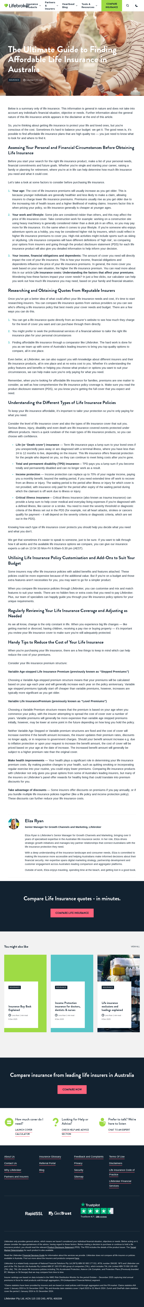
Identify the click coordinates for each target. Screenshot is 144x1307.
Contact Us (10, 1163)
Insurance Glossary (50, 1156)
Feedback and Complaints (89, 1156)
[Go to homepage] (17, 6)
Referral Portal (47, 1163)
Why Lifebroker (12, 1170)
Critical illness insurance (32, 497)
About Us (9, 1156)
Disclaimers (115, 1163)
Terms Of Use (117, 1156)
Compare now (72, 1089)
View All (135, 946)
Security (78, 1170)
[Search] (127, 6)
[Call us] (136, 6)
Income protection (28, 474)
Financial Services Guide (33, 1255)
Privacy (78, 1163)
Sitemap (78, 1176)
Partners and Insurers (16, 1176)
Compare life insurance (72, 913)
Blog (41, 1170)
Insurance (14, 80)
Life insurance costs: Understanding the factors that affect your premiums (83, 272)
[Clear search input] (140, 6)
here (77, 1258)
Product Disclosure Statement (60, 1247)
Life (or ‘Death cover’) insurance (37, 444)
